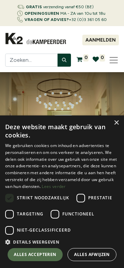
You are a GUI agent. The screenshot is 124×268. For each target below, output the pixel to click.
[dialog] (62, 191)
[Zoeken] (64, 60)
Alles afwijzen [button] (92, 254)
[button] (62, 241)
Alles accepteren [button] (35, 254)
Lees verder (53, 186)
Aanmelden (100, 40)
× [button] (116, 122)
